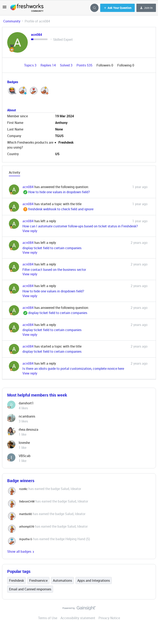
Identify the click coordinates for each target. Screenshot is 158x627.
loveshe (24, 442)
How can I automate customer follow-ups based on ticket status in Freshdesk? (80, 226)
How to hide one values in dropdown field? (56, 192)
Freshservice (38, 580)
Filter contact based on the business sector (54, 269)
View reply (29, 231)
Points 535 (85, 65)
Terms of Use (47, 618)
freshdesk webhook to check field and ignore (57, 209)
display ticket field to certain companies (51, 248)
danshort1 (26, 403)
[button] (4, 8)
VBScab (24, 456)
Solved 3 (66, 65)
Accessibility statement (77, 618)
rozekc (23, 489)
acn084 (36, 34)
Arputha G (25, 539)
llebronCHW (27, 501)
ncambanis (27, 416)
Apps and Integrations (93, 580)
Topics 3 (30, 65)
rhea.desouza (28, 429)
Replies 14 (49, 65)
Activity (14, 172)
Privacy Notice (109, 618)
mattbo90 (25, 514)
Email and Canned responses (30, 589)
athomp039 (26, 526)
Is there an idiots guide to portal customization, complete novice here (73, 368)
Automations (62, 580)
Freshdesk (16, 580)
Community (11, 21)
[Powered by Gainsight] (79, 609)
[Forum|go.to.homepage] (26, 8)
